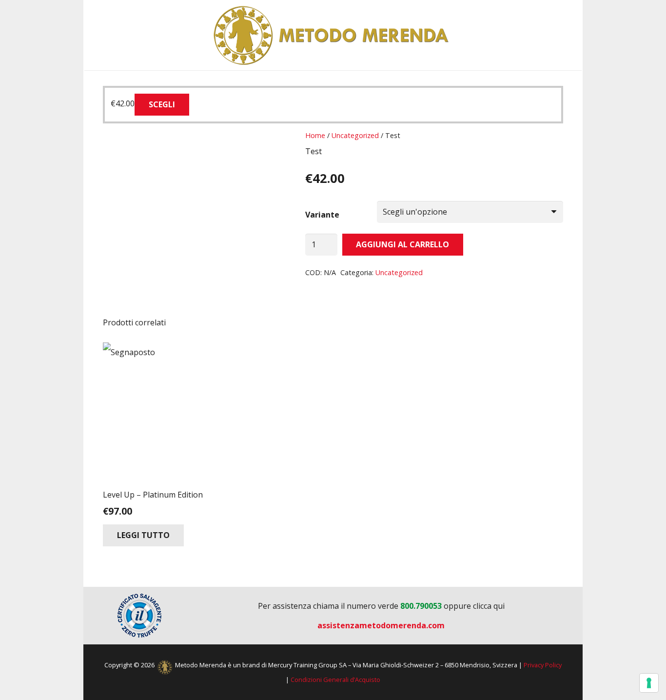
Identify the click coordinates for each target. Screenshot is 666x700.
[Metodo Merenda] (333, 35)
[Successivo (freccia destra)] (649, 350)
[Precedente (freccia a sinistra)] (17, 350)
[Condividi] (634, 10)
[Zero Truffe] (139, 616)
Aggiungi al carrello (402, 244)
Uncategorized (355, 135)
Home (315, 135)
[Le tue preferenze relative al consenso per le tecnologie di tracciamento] (649, 683)
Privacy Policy (543, 664)
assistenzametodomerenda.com (381, 625)
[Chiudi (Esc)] (655, 10)
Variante (322, 214)
